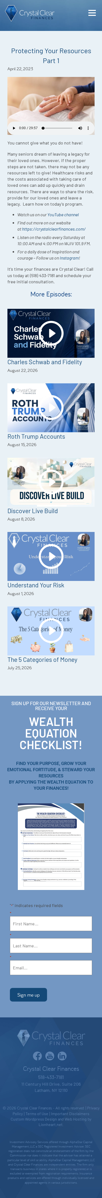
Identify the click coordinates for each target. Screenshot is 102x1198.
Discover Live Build (32, 510)
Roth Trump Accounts (36, 436)
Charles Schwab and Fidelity (44, 361)
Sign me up (28, 995)
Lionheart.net (51, 1124)
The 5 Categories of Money (42, 659)
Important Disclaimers (70, 1113)
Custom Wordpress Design (34, 1119)
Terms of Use (37, 1113)
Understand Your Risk (35, 585)
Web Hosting (76, 1119)
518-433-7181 (51, 1077)
